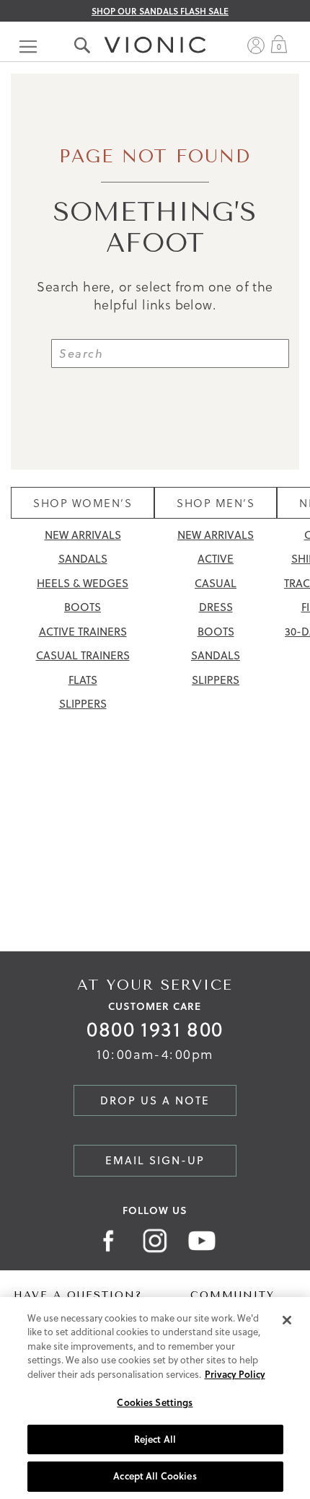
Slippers (83, 703)
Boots (82, 607)
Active (216, 558)
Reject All (155, 1439)
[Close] (287, 1320)
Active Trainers (83, 631)
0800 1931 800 (155, 1029)
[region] (155, 1398)
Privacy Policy (235, 1374)
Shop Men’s (215, 503)
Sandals (82, 558)
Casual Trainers (83, 655)
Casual (215, 583)
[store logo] (155, 31)
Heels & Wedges (82, 583)
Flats (82, 679)
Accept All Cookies (154, 1475)
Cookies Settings (154, 1402)
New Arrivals (83, 534)
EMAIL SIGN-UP (155, 1160)
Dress (216, 607)
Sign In (256, 45)
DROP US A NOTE (155, 1100)
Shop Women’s (82, 503)
